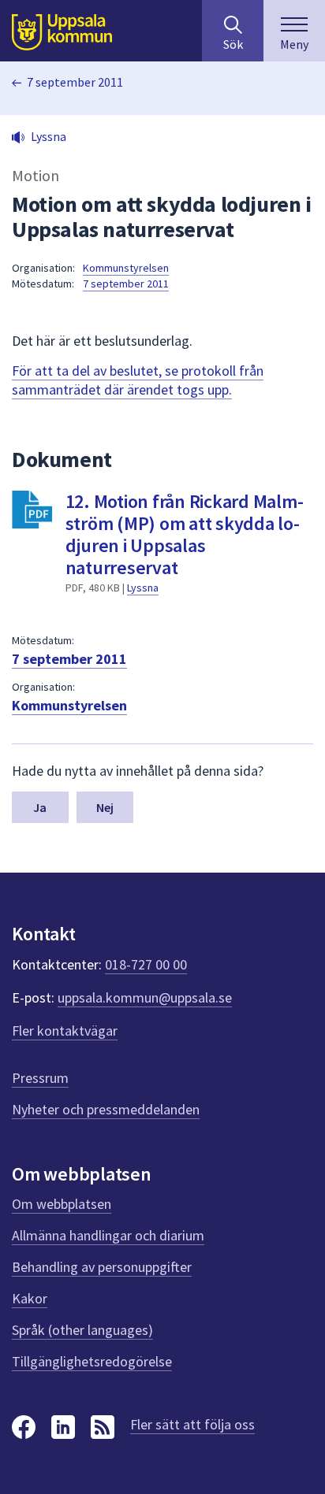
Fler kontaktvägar (65, 1030)
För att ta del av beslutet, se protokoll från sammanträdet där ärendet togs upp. (137, 380)
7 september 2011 (75, 82)
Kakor (29, 1298)
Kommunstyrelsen (126, 268)
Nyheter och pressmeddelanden (106, 1109)
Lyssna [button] (48, 136)
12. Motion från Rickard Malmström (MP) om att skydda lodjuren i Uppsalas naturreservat (184, 534)
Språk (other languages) (82, 1330)
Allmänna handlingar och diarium (108, 1235)
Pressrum (40, 1078)
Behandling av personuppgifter (102, 1267)
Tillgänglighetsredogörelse (92, 1361)
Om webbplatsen (61, 1204)
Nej (105, 807)
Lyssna (143, 587)
